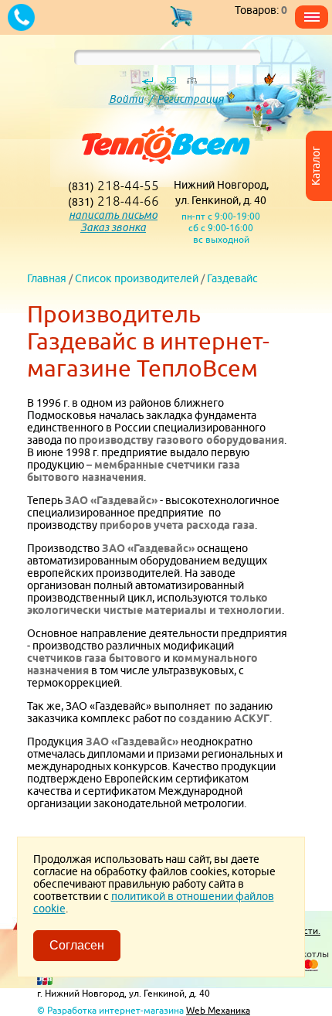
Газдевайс (232, 278)
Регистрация (190, 99)
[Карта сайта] (191, 84)
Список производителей (136, 278)
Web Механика (218, 1010)
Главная (46, 278)
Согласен (76, 945)
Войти (126, 99)
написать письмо (113, 215)
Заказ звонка (113, 227)
